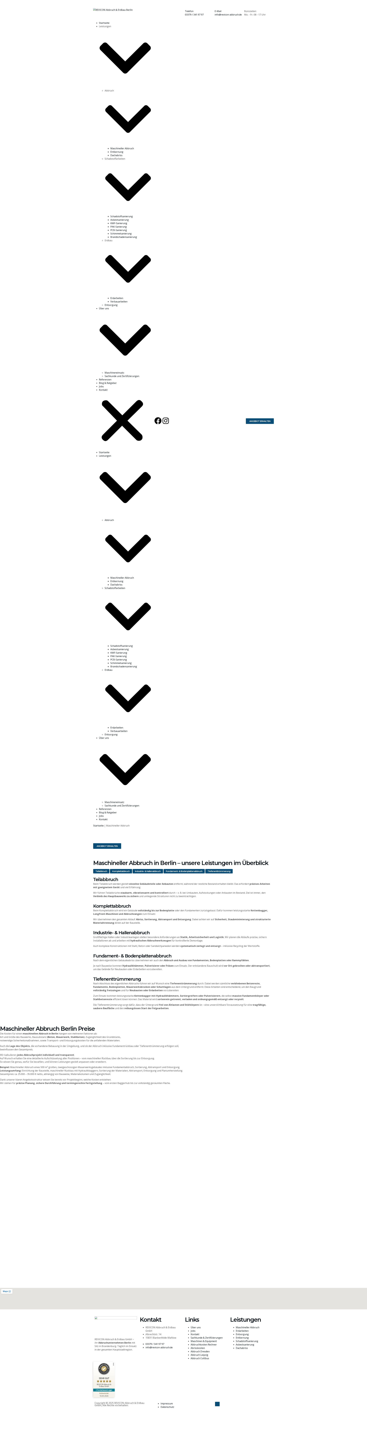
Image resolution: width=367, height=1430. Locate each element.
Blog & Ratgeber (108, 383)
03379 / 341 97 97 (194, 14)
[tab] (101, 871)
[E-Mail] (218, 5)
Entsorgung (111, 305)
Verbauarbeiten (118, 301)
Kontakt (103, 389)
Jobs (101, 386)
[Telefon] (188, 5)
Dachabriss (116, 155)
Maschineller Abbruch (122, 148)
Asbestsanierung (119, 219)
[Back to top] (217, 1404)
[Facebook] (158, 420)
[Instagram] (165, 420)
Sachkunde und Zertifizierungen (122, 376)
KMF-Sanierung (118, 223)
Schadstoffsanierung (121, 216)
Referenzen (105, 379)
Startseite (104, 22)
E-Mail (218, 11)
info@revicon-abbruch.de (228, 14)
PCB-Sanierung (118, 230)
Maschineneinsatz (114, 372)
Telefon (189, 11)
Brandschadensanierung (123, 237)
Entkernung (116, 151)
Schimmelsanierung (121, 233)
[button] (122, 421)
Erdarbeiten (116, 298)
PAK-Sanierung (118, 226)
